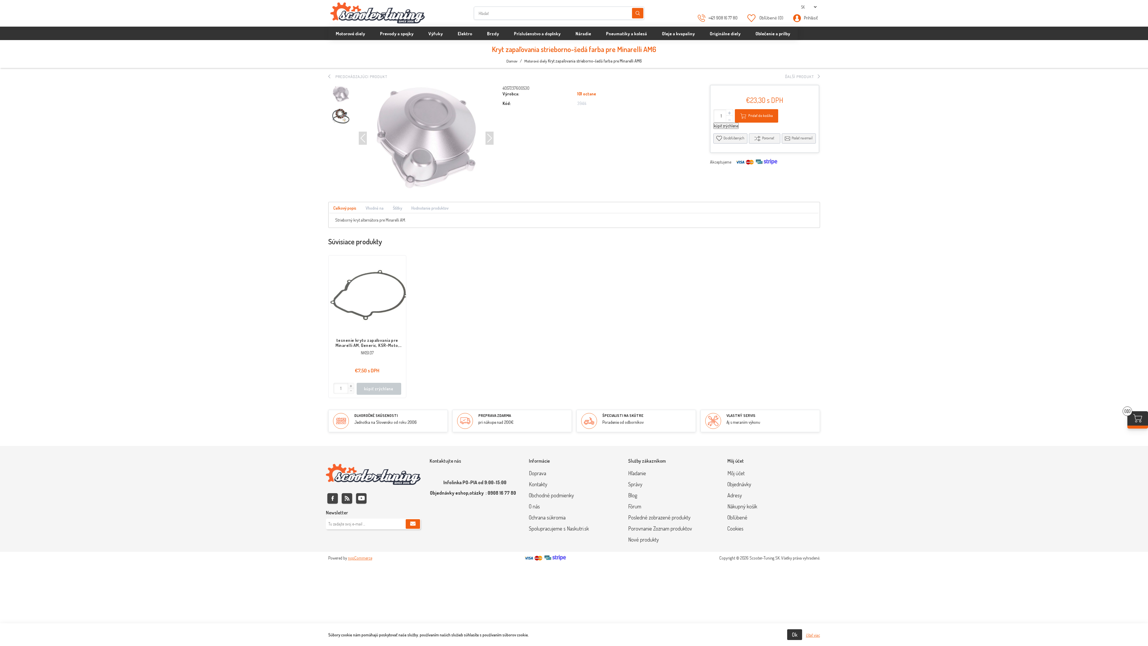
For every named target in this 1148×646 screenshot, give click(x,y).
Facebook (332, 498)
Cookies (735, 528)
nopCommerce (360, 557)
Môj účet (736, 473)
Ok (794, 634)
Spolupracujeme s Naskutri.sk (559, 528)
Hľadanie (637, 13)
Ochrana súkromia (547, 517)
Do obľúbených (733, 138)
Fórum (634, 506)
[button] (363, 138)
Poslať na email (802, 138)
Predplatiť (413, 524)
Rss (347, 498)
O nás (534, 506)
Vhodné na (375, 208)
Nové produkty (643, 539)
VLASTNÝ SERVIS (740, 415)
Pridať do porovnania (398, 275)
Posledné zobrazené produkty (659, 517)
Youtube (361, 498)
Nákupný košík (742, 506)
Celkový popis (344, 208)
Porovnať (768, 138)
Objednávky (739, 484)
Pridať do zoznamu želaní (398, 287)
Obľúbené (737, 517)
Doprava (537, 473)
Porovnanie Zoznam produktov (660, 528)
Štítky (397, 208)
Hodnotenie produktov (429, 208)
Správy (635, 484)
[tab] (345, 208)
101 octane (586, 93)
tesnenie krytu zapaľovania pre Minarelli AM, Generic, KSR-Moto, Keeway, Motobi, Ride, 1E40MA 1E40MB (367, 343)
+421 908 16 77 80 (723, 18)
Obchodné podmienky (551, 495)
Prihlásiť (811, 18)
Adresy (734, 495)
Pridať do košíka (760, 115)
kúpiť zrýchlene (726, 125)
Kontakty (538, 484)
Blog (632, 495)
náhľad (398, 299)
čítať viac (813, 635)
